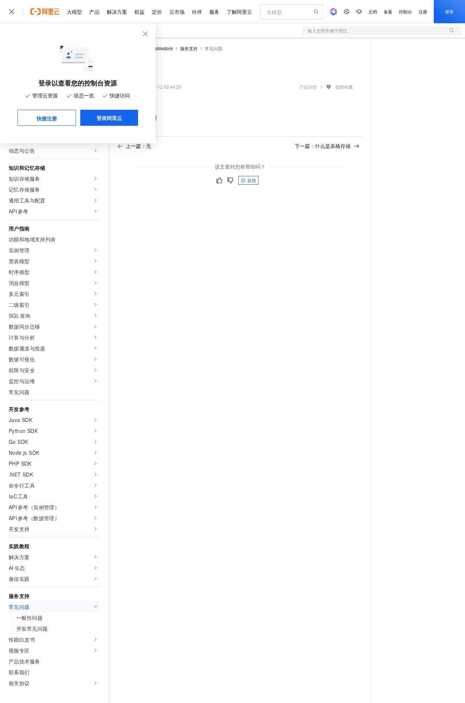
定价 (157, 11)
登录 (449, 11)
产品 (94, 11)
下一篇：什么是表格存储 (323, 145)
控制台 (405, 11)
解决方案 (117, 11)
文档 (372, 11)
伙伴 (197, 11)
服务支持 (189, 48)
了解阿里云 (239, 11)
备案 (388, 11)
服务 (214, 11)
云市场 (177, 11)
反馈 (251, 180)
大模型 (74, 11)
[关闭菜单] (11, 11)
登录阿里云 (109, 117)
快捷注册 (47, 118)
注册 (422, 11)
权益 (139, 11)
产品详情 (308, 87)
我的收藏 (344, 87)
